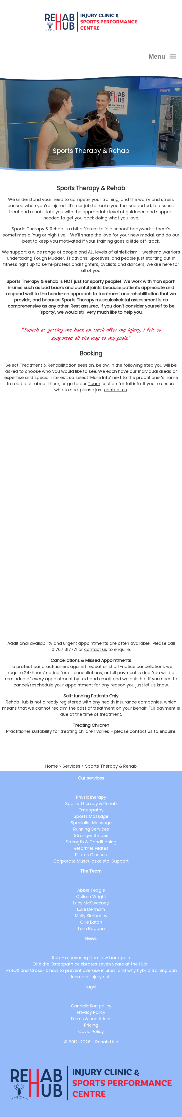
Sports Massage (91, 816)
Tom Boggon (91, 928)
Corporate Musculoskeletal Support (91, 861)
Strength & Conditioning (91, 842)
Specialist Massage (91, 823)
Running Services (91, 829)
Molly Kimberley (91, 916)
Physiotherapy (91, 797)
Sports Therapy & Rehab (91, 803)
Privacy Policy (91, 1012)
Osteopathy (91, 810)
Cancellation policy (91, 1006)
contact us (115, 390)
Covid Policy (91, 1031)
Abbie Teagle (91, 890)
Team (94, 384)
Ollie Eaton (91, 922)
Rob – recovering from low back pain (91, 958)
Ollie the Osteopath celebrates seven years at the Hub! (91, 964)
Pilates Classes (91, 855)
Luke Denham (91, 909)
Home (51, 766)
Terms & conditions (91, 1019)
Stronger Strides (91, 835)
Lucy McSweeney (91, 903)
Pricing (91, 1025)
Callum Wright (91, 896)
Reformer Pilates (91, 848)
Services (71, 766)
